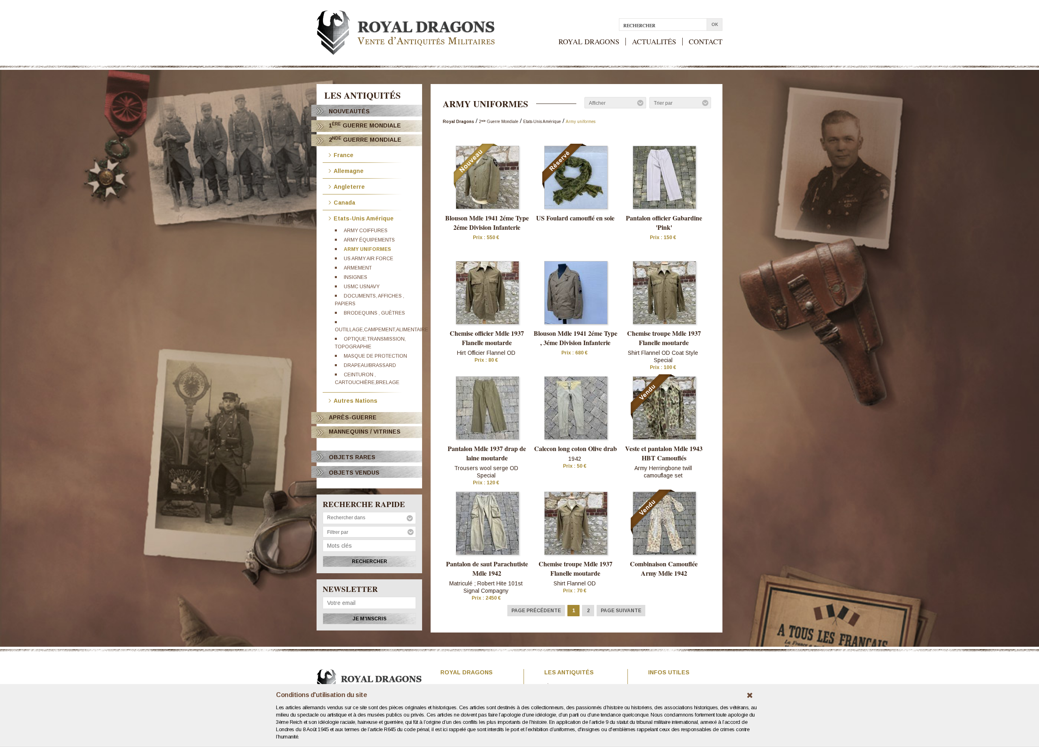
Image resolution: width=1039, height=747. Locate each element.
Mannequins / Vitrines (365, 431)
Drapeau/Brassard (370, 365)
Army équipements (369, 240)
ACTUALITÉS (654, 41)
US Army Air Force (368, 258)
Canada (344, 202)
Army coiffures (366, 230)
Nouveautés (349, 111)
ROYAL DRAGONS (588, 41)
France (344, 154)
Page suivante (621, 610)
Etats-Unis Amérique (364, 217)
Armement (358, 268)
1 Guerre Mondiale (365, 125)
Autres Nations (355, 400)
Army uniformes (367, 249)
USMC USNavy (361, 286)
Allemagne (349, 170)
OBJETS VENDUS (354, 472)
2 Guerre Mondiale (365, 139)
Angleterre (349, 186)
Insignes (355, 277)
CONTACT (705, 41)
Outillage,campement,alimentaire (381, 329)
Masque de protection (375, 356)
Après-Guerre (353, 417)
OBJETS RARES (352, 457)
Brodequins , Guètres (374, 313)
